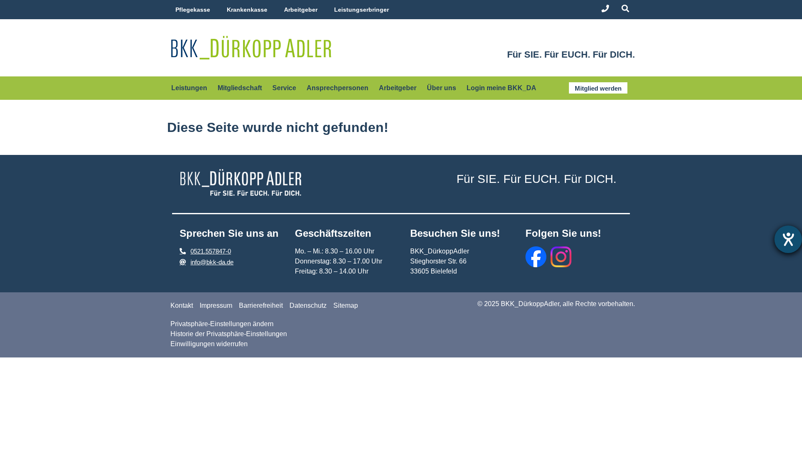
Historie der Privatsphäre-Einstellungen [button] (228, 333)
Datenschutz (308, 305)
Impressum (216, 305)
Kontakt (181, 305)
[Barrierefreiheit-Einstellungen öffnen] (788, 239)
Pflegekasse (192, 9)
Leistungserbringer (361, 9)
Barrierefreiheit (261, 305)
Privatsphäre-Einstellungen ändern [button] (222, 323)
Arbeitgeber (300, 9)
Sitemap (345, 305)
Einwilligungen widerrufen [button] (209, 343)
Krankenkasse (247, 9)
